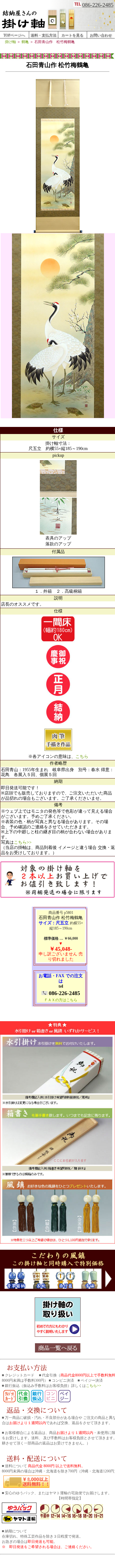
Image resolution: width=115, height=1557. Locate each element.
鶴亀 (25, 42)
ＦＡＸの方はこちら (60, 1000)
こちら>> (23, 842)
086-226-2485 (97, 5)
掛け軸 (11, 42)
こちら (81, 756)
